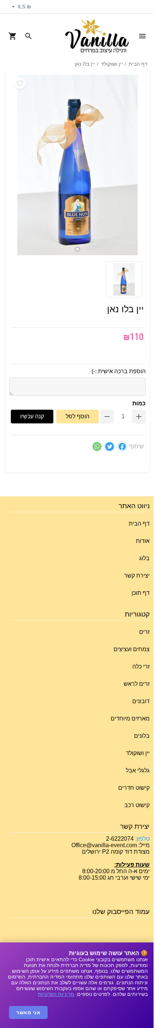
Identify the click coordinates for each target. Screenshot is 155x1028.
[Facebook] (122, 446)
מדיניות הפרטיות (56, 994)
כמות (139, 403)
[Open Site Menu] (142, 36)
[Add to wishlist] (19, 83)
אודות (143, 541)
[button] (77, 249)
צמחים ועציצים (132, 649)
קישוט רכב (137, 805)
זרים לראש (137, 684)
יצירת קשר (137, 575)
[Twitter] (109, 446)
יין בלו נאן (85, 64)
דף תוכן (141, 593)
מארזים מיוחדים (130, 718)
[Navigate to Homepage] (97, 36)
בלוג (144, 558)
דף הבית (138, 64)
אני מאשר (28, 1012)
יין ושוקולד (112, 64)
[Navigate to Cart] (12, 36)
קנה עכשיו (32, 416)
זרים (144, 632)
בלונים (142, 736)
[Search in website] (28, 36)
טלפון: (142, 839)
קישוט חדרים (134, 788)
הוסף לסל (77, 416)
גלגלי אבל (138, 770)
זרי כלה (141, 666)
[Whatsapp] (96, 446)
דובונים (141, 701)
